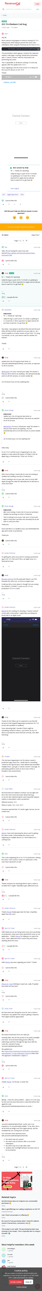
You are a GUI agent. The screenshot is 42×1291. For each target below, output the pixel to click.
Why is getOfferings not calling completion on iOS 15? (21, 1209)
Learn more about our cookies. (23, 1278)
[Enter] (3, 9)
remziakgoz (11, 1248)
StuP (6, 34)
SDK (22, 194)
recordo (10, 1254)
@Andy (4, 611)
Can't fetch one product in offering (14, 1215)
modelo (7, 756)
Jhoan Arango (9, 410)
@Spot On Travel (7, 984)
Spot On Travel (9, 928)
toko (6, 854)
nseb (6, 1096)
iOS (4, 194)
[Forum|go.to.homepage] (12, 4)
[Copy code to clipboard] (38, 49)
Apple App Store (12, 194)
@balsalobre (6, 372)
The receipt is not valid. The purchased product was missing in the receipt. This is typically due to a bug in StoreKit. (21, 1231)
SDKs (5, 15)
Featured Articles (7, 1212)
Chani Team (9, 1009)
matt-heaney (11, 1266)
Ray (6, 247)
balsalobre (8, 310)
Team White (9, 789)
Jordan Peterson (10, 553)
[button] (2, 4)
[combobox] (21, 9)
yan (8, 1260)
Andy (6, 273)
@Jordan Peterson (8, 579)
